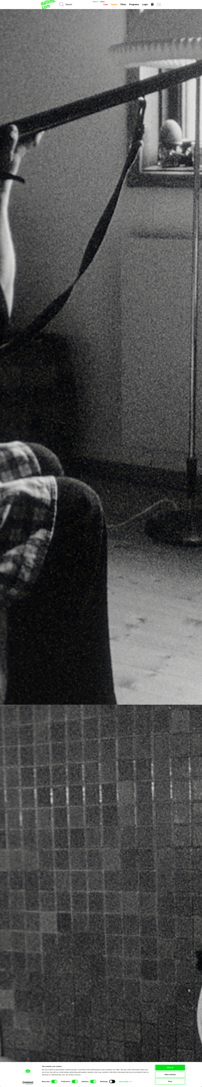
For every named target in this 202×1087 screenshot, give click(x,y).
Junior (114, 4)
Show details (124, 1081)
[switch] (75, 1081)
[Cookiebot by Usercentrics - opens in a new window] (28, 1082)
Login (145, 4)
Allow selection (170, 1074)
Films (123, 4)
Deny (170, 1081)
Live (106, 4)
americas (95, 1)
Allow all (170, 1067)
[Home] (48, 4)
